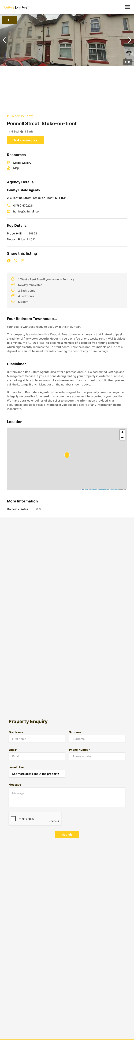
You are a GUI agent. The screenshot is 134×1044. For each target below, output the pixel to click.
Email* (13, 749)
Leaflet (86, 489)
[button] (67, 40)
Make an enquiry (25, 140)
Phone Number (79, 749)
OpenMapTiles (103, 489)
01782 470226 (23, 205)
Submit (67, 834)
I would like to (18, 767)
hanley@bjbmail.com (27, 211)
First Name (16, 732)
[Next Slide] (129, 40)
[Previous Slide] (4, 40)
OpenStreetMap (114, 489)
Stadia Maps (93, 489)
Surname (75, 732)
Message (15, 784)
